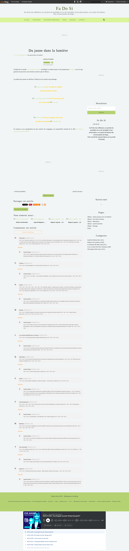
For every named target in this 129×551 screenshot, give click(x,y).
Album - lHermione (93, 221)
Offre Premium (92, 501)
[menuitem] (27, 20)
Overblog (75, 496)
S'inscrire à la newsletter (20, 209)
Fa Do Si (64, 8)
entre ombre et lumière (34, 69)
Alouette (72, 69)
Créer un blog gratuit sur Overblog (39, 501)
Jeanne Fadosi (102, 137)
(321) (95, 240)
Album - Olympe (92, 226)
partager (59, 525)
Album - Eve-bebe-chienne (95, 219)
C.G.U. (70, 501)
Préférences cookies (116, 501)
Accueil (27, 20)
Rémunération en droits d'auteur (80, 501)
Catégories (36, 20)
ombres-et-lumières (48, 59)
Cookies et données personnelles (103, 501)
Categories (23, 55)
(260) (95, 242)
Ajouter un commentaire (28, 232)
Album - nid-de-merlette (94, 224)
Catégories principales (51, 20)
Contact (82, 20)
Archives (73, 20)
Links (89, 228)
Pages (65, 20)
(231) (96, 249)
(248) (99, 247)
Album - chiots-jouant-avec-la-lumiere (99, 217)
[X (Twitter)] (78, 2)
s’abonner (48, 525)
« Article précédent (19, 191)
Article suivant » (78, 191)
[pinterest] (80, 2)
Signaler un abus (63, 501)
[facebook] (75, 2)
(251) (97, 244)
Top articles (50, 501)
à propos (69, 525)
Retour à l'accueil (48, 195)
